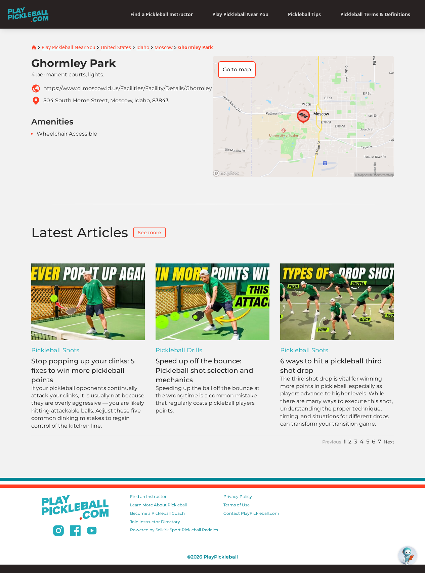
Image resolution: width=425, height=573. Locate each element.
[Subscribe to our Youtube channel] (92, 532)
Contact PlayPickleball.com (251, 513)
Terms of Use (236, 504)
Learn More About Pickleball (158, 504)
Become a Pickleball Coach (157, 513)
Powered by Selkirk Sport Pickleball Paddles (174, 529)
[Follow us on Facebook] (75, 531)
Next (389, 441)
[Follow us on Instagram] (58, 531)
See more (149, 232)
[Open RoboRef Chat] (407, 555)
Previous (331, 441)
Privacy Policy (237, 496)
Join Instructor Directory (155, 521)
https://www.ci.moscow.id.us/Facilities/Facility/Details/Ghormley (127, 88)
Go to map (237, 69)
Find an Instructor (148, 496)
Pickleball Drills (179, 350)
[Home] (28, 14)
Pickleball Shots (55, 350)
